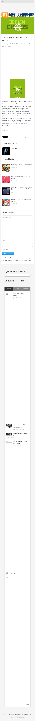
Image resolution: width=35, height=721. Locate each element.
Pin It (25, 137)
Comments (26, 288)
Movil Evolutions (9, 714)
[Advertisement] (17, 63)
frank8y (6, 44)
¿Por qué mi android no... (18, 573)
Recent (17, 288)
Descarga (5, 130)
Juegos (24, 44)
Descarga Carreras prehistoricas (21, 165)
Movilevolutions (19, 717)
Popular (9, 288)
